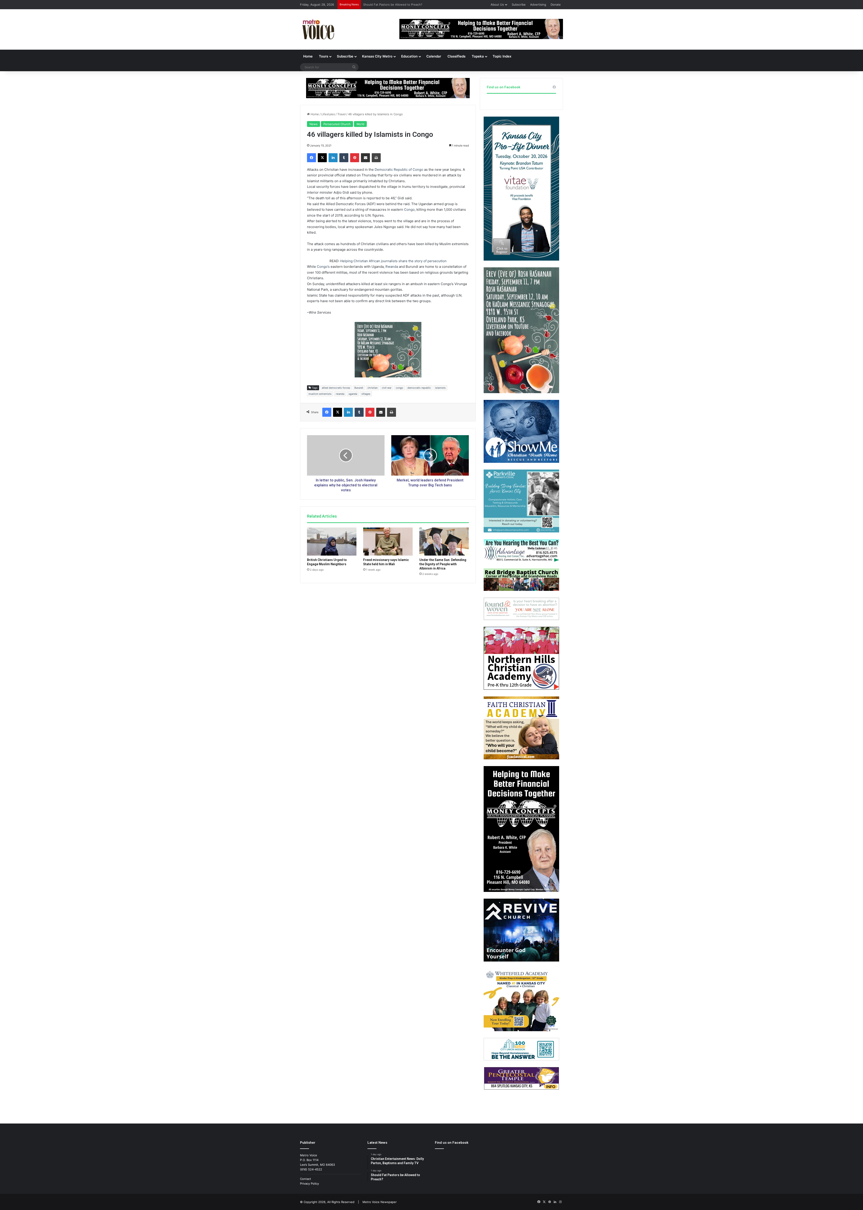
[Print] (376, 157)
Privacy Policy (309, 1183)
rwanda (340, 393)
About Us (497, 4)
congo (399, 387)
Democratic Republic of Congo (399, 169)
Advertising (538, 4)
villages (365, 393)
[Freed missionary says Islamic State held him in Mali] (388, 541)
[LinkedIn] (333, 157)
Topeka (478, 56)
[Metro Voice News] (317, 29)
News (313, 124)
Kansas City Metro (377, 56)
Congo (409, 209)
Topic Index (502, 56)
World (360, 124)
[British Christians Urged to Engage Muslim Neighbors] (331, 541)
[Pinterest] (354, 157)
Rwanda (391, 266)
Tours (323, 56)
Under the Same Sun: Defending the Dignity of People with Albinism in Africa (442, 564)
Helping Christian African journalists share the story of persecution (393, 261)
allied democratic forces (336, 387)
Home (308, 56)
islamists (440, 387)
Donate (556, 4)
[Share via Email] (365, 157)
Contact (305, 1179)
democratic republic (419, 387)
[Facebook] (311, 157)
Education (409, 56)
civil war (386, 387)
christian (372, 387)
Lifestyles (328, 114)
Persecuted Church (337, 124)
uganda (353, 393)
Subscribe (519, 4)
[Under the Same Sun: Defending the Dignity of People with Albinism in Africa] (444, 541)
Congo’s (323, 266)
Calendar (433, 56)
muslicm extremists (320, 393)
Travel (341, 114)
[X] (322, 157)
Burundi (358, 387)
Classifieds (456, 56)
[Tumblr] (343, 157)
